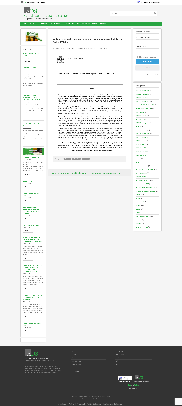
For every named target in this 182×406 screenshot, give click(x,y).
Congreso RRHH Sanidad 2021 (145, 169)
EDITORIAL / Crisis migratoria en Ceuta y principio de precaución (31, 98)
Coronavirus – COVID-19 (143, 180)
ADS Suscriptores (141, 155)
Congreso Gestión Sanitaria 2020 (145, 191)
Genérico (76, 159)
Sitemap (120, 358)
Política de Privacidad (77, 404)
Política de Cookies (94, 404)
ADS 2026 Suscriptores (142, 90)
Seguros (138, 126)
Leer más (27, 61)
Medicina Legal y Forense (143, 108)
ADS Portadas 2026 (141, 97)
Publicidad (139, 220)
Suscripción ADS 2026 (31, 157)
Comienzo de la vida (142, 166)
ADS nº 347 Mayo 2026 (31, 225)
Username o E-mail (143, 37)
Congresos (104, 24)
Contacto (121, 354)
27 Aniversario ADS (141, 130)
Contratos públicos (141, 177)
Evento (138, 198)
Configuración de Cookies (112, 404)
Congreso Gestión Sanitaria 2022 (145, 187)
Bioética (67, 159)
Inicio (24, 24)
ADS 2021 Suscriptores (142, 133)
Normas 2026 (27, 181)
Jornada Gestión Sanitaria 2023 (145, 105)
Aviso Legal (62, 404)
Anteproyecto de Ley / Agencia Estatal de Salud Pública (69, 173)
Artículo (138, 159)
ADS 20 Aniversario (141, 141)
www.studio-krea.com (95, 399)
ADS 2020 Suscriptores (142, 137)
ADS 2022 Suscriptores (142, 123)
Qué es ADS (33, 24)
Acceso (120, 351)
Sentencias (139, 223)
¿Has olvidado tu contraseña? (147, 75)
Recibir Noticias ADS (89, 24)
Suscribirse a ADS (72, 24)
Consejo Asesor (56, 24)
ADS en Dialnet (140, 112)
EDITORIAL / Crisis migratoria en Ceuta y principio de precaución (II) (33, 70)
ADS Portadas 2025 (141, 115)
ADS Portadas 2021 (141, 148)
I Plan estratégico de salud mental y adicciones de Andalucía (32, 297)
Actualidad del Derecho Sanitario (47, 16)
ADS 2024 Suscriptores (142, 94)
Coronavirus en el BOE (142, 184)
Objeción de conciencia (143, 216)
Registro (147, 67)
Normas (86, 159)
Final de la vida (140, 202)
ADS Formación (140, 144)
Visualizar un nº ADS (142, 227)
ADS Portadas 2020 (141, 151)
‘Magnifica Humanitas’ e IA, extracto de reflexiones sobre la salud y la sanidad (32, 239)
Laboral (138, 209)
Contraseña (141, 46)
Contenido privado (141, 173)
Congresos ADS (140, 119)
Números (44, 24)
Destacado (139, 194)
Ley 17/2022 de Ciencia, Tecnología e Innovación (105, 173)
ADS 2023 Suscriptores (142, 101)
